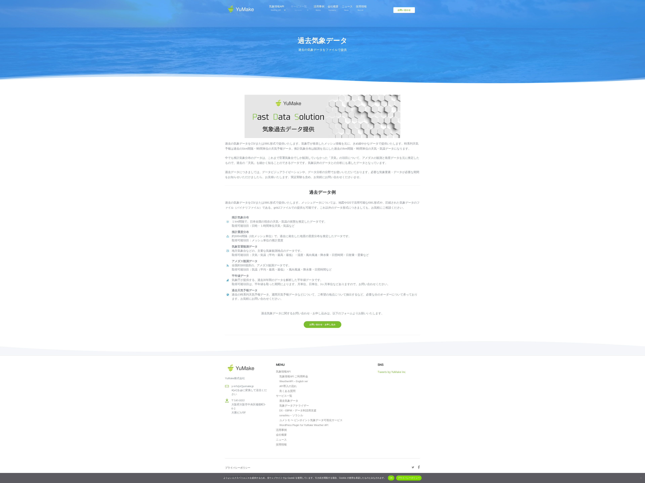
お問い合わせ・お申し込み (322, 324)
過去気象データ (288, 401)
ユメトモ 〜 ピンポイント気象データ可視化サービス (310, 420)
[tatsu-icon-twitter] (413, 467)
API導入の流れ (288, 386)
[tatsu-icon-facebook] (419, 467)
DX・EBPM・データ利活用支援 (297, 411)
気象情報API (276, 8)
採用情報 (361, 8)
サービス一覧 (299, 8)
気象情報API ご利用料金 (293, 376)
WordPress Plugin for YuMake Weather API (303, 425)
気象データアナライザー (294, 406)
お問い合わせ (404, 10)
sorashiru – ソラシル (291, 415)
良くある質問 (287, 391)
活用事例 (319, 8)
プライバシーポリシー (409, 477)
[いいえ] (640, 478)
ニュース (347, 8)
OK (391, 477)
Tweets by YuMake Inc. (392, 372)
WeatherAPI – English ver (293, 381)
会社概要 (333, 8)
